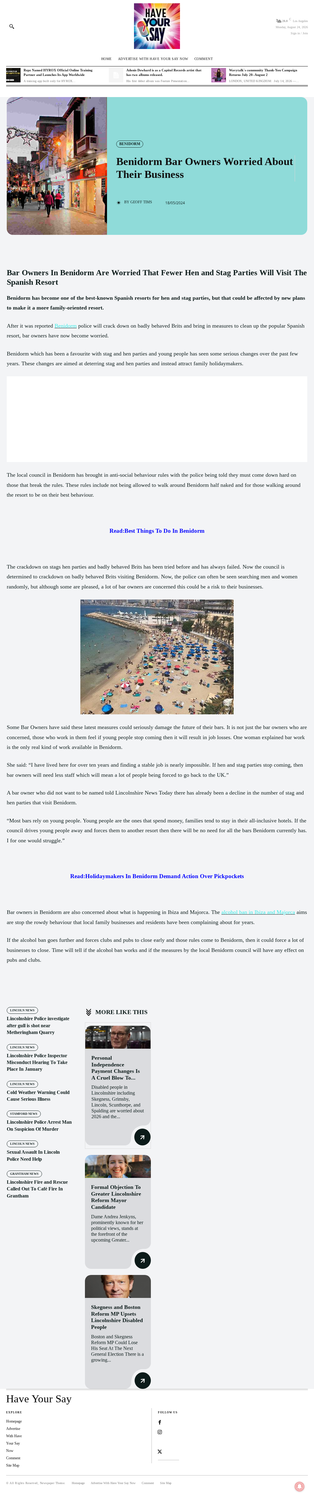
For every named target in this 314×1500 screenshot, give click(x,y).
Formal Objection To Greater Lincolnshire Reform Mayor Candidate (116, 1197)
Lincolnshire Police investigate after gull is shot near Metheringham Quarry (38, 1025)
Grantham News (24, 1173)
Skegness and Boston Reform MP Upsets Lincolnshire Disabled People (117, 1317)
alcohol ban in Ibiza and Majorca (258, 912)
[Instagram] (160, 1432)
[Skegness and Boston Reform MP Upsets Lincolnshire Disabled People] (118, 1286)
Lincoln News (22, 1010)
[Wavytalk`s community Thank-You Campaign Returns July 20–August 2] (218, 75)
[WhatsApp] (91, 990)
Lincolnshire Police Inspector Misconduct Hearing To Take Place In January (37, 1062)
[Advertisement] (157, 419)
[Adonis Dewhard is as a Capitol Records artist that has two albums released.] (116, 75)
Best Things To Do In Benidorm (164, 531)
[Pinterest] (77, 990)
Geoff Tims (141, 202)
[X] (63, 990)
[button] (11, 26)
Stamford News (23, 1113)
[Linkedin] (160, 1442)
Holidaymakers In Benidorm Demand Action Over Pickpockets (164, 876)
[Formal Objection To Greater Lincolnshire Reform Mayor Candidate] (118, 1166)
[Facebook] (49, 990)
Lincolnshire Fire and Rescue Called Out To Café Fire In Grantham (37, 1188)
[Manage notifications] (299, 1486)
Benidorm (129, 144)
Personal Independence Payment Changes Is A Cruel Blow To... (115, 1068)
